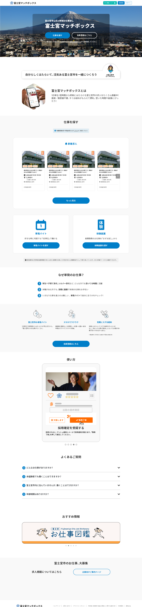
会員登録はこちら (84, 35)
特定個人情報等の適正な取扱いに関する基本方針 (102, 606)
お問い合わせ (66, 606)
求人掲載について (109, 3)
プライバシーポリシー (79, 606)
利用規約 (120, 606)
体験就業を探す (101, 245)
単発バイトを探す (40, 245)
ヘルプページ (56, 606)
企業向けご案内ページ (91, 572)
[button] (68, 54)
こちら (76, 130)
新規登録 (121, 3)
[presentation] (118, 176)
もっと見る (71, 201)
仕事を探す (57, 35)
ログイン (128, 3)
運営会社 (128, 606)
